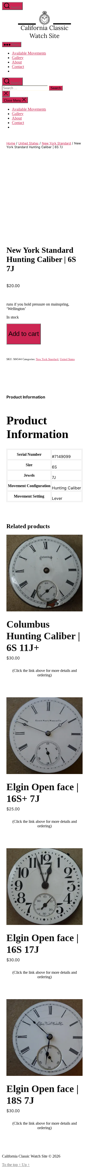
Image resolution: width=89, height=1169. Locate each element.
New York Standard (56, 143)
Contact (18, 67)
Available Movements (29, 53)
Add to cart (23, 333)
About (17, 62)
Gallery (17, 58)
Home (10, 143)
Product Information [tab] (25, 396)
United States (28, 143)
